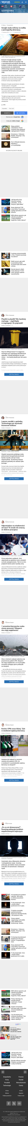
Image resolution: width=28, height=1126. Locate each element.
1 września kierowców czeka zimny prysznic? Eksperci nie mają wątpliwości (12, 628)
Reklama (7, 1093)
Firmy (7, 1080)
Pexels (15, 349)
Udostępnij (22, 113)
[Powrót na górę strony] (25, 1072)
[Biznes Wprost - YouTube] (19, 1103)
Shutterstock (16, 656)
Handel (21, 1080)
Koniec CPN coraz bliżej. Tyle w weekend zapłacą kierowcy (13, 730)
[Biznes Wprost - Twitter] (14, 1103)
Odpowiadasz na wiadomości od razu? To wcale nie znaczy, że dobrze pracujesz (13, 528)
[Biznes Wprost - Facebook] (9, 1103)
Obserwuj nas (13, 117)
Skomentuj (7, 113)
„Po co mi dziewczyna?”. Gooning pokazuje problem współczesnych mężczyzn (12, 829)
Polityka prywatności (7, 1095)
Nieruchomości (21, 1082)
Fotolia (15, 555)
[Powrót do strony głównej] (2, 1072)
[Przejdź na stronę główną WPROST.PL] (0, 2)
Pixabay (12, 451)
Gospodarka (7, 10)
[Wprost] (1, 25)
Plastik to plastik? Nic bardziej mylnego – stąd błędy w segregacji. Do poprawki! (13, 321)
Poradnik (7, 1082)
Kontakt (21, 1090)
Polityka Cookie (21, 1095)
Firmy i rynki (11, 108)
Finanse (21, 1077)
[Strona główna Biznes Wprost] (5, 2)
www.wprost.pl (11, 1122)
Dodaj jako (13, 121)
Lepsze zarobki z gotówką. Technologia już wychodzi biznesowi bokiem (12, 423)
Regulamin (21, 1093)
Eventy (21, 1085)
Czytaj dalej (14, 374)
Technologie (7, 1085)
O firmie (7, 1090)
